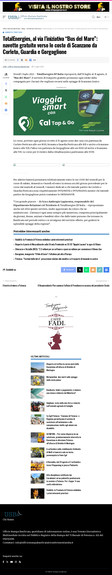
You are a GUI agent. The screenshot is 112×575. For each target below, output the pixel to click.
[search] (93, 17)
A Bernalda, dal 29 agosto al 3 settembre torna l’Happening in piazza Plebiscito (63, 463)
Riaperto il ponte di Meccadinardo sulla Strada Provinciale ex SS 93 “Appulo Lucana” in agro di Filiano (58, 244)
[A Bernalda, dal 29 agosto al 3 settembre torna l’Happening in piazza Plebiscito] (37, 465)
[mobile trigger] (5, 17)
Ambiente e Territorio (13, 32)
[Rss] (20, 562)
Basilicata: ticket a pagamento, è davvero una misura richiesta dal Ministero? (63, 391)
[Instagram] (16, 562)
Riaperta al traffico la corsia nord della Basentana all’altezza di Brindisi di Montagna (62, 367)
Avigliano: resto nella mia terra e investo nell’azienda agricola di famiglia (63, 404)
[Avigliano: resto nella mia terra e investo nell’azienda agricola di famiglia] (37, 406)
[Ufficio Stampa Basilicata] (27, 17)
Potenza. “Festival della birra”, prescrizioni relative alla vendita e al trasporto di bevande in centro (56, 258)
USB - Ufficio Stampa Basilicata (16, 67)
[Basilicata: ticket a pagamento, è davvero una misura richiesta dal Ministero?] (37, 393)
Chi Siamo (8, 519)
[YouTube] (11, 562)
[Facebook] (3, 562)
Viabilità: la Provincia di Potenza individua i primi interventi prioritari (44, 239)
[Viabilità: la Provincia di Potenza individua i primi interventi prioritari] (37, 493)
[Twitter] (7, 562)
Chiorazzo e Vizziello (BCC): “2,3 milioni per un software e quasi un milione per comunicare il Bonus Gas (58, 249)
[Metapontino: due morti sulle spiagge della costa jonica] (37, 380)
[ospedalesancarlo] (56, 22)
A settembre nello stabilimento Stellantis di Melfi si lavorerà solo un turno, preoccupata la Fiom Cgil (63, 452)
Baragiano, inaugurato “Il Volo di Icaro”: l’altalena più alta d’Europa (43, 254)
